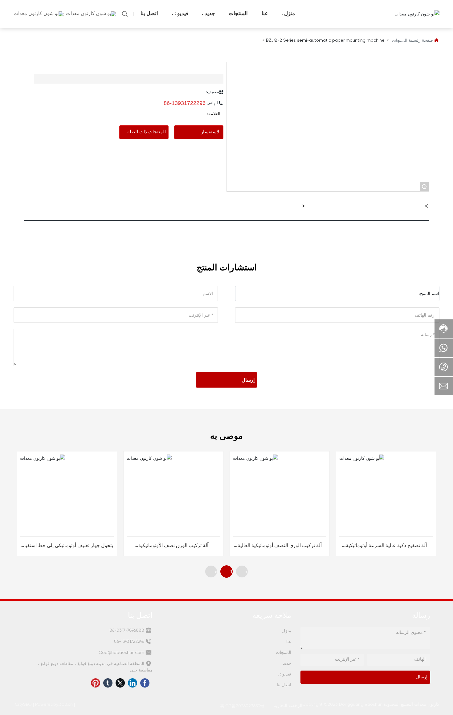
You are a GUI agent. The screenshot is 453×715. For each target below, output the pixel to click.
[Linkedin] (134, 684)
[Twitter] (122, 684)
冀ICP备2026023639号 (242, 706)
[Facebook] (146, 684)
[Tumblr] (109, 684)
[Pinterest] (97, 684)
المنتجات (399, 41)
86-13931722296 (185, 103)
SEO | (29, 704)
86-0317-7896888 (127, 630)
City (19, 704)
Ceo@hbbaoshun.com (122, 653)
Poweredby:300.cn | (55, 704)
